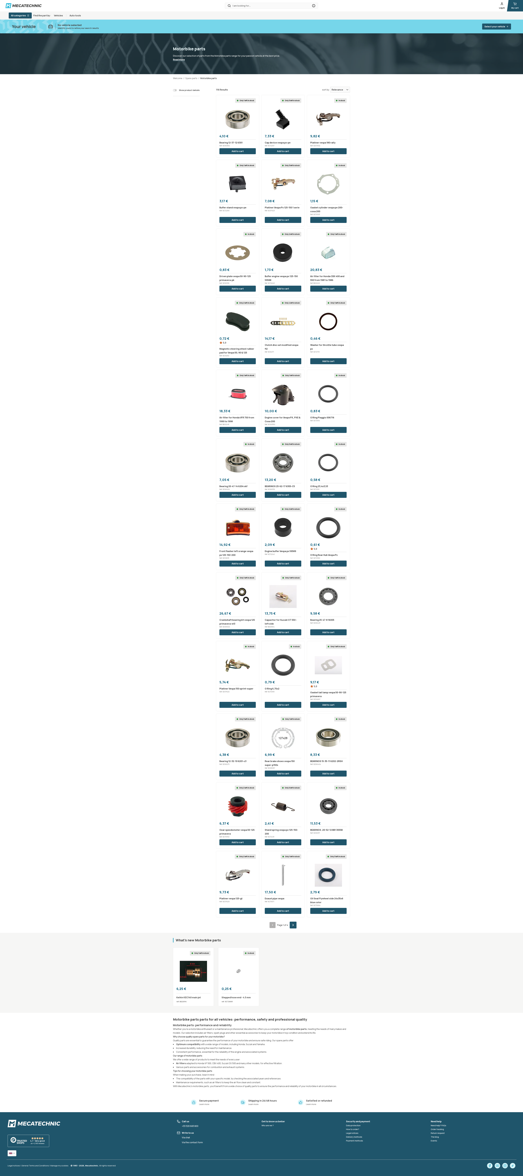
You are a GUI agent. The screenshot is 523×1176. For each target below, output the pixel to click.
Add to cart (238, 151)
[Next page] (293, 925)
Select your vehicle (494, 26)
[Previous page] (273, 925)
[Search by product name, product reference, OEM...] (313, 5)
